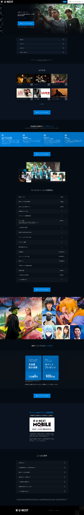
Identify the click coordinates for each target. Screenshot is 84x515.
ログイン (65, 1)
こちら (33, 26)
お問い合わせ (57, 510)
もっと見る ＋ (42, 103)
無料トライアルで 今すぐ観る (75, 1)
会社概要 (51, 510)
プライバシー (53, 510)
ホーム (48, 510)
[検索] (62, 2)
